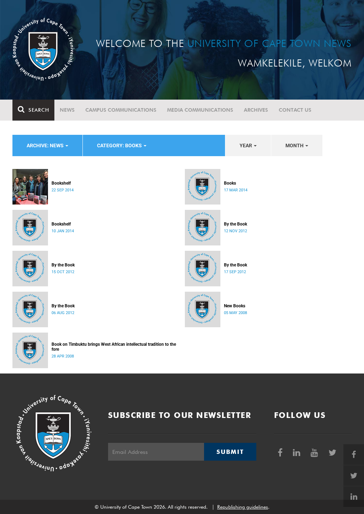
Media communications (200, 110)
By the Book (235, 224)
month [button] (295, 145)
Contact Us (295, 110)
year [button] (246, 145)
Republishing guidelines (242, 507)
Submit (229, 451)
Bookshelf (61, 183)
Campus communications (120, 110)
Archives (256, 110)
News (67, 110)
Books (230, 183)
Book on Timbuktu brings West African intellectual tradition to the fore (114, 347)
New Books (234, 305)
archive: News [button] (46, 145)
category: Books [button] (120, 145)
